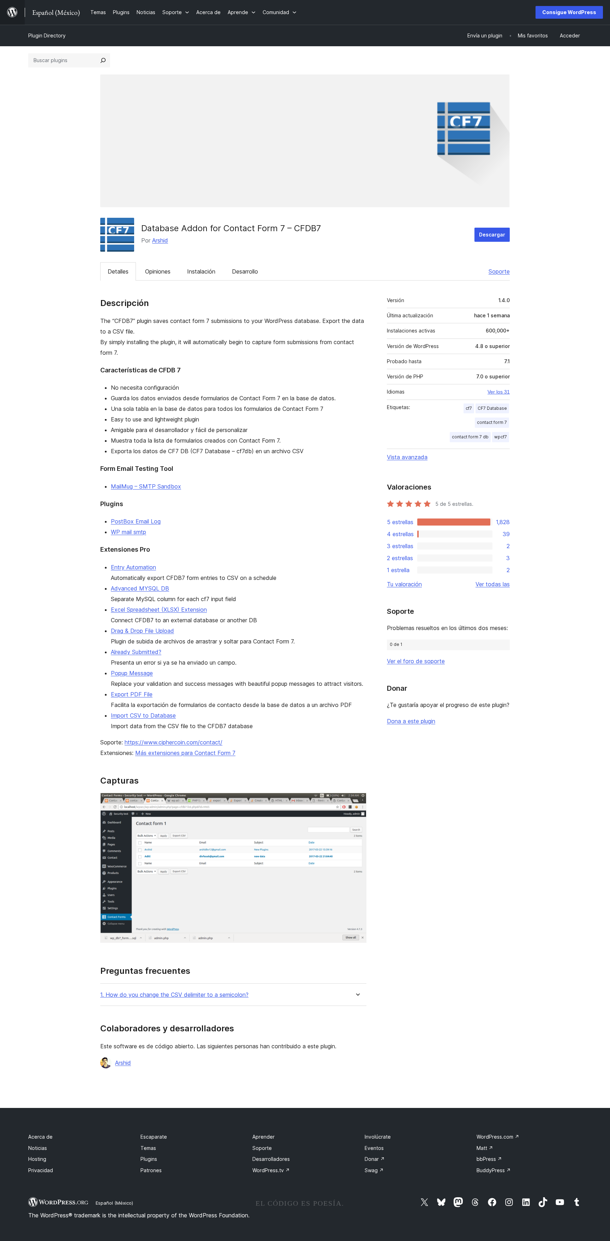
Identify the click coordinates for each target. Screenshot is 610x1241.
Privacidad (40, 1170)
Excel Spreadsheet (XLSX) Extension (159, 609)
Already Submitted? (136, 651)
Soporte (499, 271)
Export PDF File (131, 694)
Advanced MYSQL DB (140, 588)
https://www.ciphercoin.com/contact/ (173, 742)
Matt (485, 1148)
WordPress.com (498, 1137)
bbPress (489, 1159)
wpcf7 (500, 436)
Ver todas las (493, 584)
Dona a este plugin (411, 721)
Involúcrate (378, 1137)
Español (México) (114, 1203)
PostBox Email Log (136, 521)
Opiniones (158, 271)
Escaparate (153, 1137)
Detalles (118, 271)
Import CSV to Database (143, 715)
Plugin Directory (47, 35)
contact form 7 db (470, 436)
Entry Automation (133, 567)
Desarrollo (245, 271)
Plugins (148, 1159)
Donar (375, 1159)
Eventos (374, 1148)
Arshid (160, 240)
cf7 (469, 408)
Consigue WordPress (569, 12)
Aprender (263, 1137)
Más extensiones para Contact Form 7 (185, 752)
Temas (148, 1148)
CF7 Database (492, 408)
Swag (374, 1170)
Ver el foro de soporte (416, 661)
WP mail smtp (128, 531)
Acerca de (40, 1137)
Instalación (201, 271)
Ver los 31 (499, 392)
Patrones (151, 1170)
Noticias (37, 1148)
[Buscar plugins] (103, 60)
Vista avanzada (407, 457)
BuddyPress (494, 1170)
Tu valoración (404, 584)
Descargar (492, 235)
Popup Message (132, 673)
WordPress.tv (271, 1170)
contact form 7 (492, 422)
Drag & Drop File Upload (142, 630)
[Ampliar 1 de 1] (356, 802)
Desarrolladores (271, 1159)
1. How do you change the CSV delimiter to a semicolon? (174, 994)
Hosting (37, 1159)
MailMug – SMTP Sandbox (146, 486)
